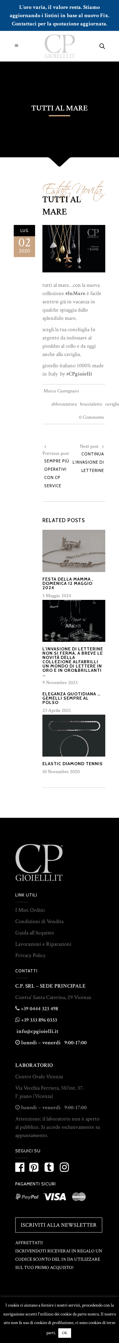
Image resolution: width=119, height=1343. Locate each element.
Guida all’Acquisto (34, 932)
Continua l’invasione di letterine (88, 462)
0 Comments (91, 417)
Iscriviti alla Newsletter (59, 1225)
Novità (87, 186)
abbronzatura (64, 404)
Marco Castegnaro (61, 391)
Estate (55, 186)
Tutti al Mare (61, 206)
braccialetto (91, 404)
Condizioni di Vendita (39, 921)
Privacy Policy (30, 955)
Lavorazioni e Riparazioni (43, 944)
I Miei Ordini (30, 910)
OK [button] (64, 1333)
